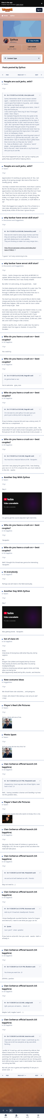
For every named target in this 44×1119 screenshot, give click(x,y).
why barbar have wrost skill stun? (21, 217)
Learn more (4, 3)
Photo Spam (10, 734)
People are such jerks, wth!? (18, 81)
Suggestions (8, 682)
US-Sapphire (8, 342)
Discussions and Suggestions (14, 220)
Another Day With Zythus (17, 477)
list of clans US (11, 638)
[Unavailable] (7, 719)
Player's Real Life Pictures (17, 705)
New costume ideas (14, 679)
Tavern (6, 84)
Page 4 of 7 (21, 75)
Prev (7, 75)
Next (36, 75)
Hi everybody (11, 571)
